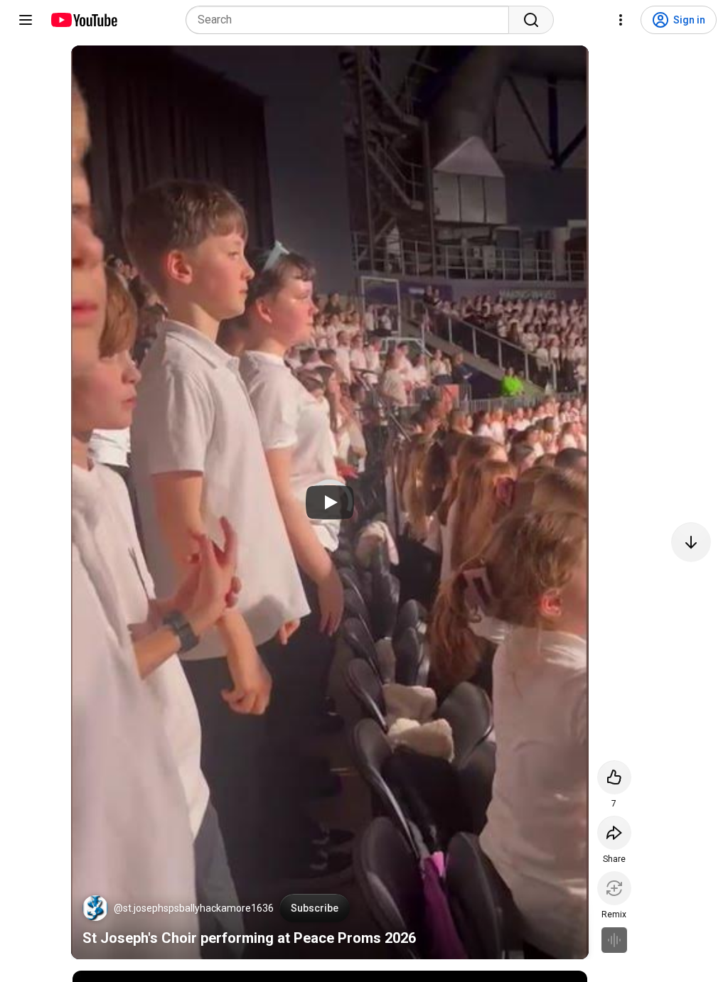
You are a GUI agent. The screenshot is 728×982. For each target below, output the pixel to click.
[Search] (531, 20)
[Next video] (691, 542)
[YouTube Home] (83, 20)
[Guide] (25, 19)
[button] (95, 908)
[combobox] (351, 19)
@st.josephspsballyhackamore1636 (194, 908)
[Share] (614, 833)
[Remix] (614, 888)
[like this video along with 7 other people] (614, 777)
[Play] (330, 502)
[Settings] (620, 19)
